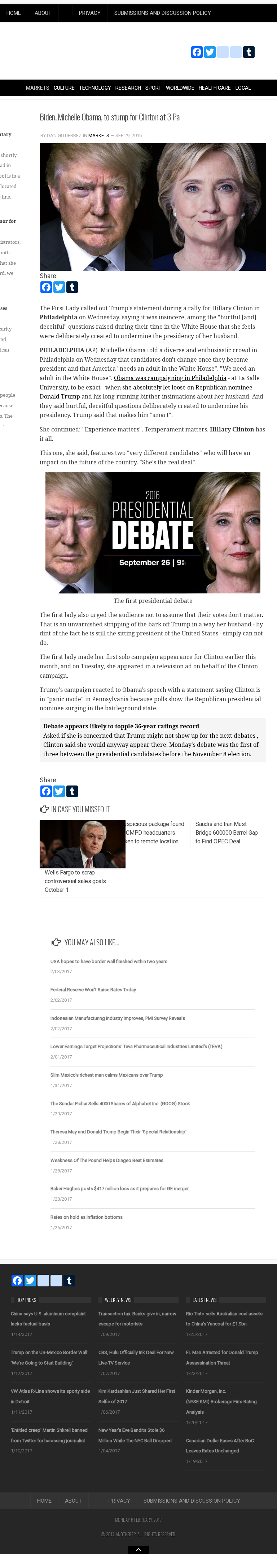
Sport (153, 88)
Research (128, 88)
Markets (37, 88)
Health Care (215, 88)
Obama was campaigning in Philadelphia (170, 378)
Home (13, 13)
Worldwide (180, 88)
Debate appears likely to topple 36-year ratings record (121, 726)
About (43, 13)
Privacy (90, 13)
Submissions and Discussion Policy (162, 13)
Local (243, 88)
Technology (95, 88)
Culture (64, 88)
